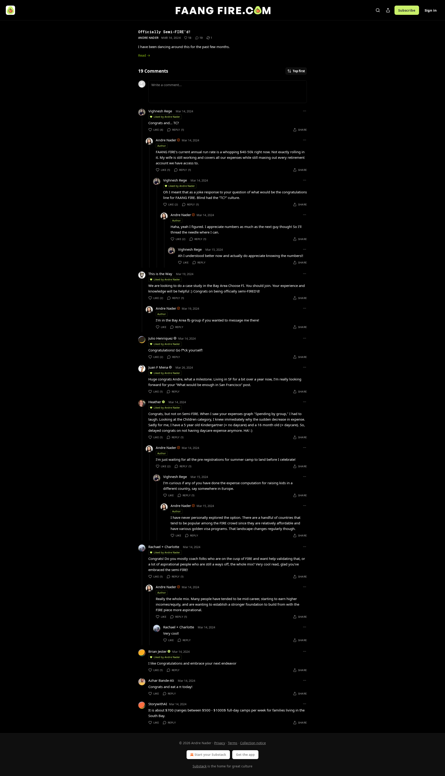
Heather (154, 401)
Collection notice (253, 743)
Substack (200, 766)
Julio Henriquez (160, 338)
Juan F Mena (158, 367)
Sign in (431, 10)
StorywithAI (157, 703)
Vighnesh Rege (160, 111)
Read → (144, 55)
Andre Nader (148, 37)
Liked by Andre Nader (167, 116)
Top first (299, 71)
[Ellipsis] (304, 111)
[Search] (377, 10)
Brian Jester (157, 651)
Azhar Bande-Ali (161, 680)
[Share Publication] (388, 10)
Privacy (219, 743)
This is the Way (160, 273)
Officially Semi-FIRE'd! (164, 31)
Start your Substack (210, 754)
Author (161, 145)
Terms (232, 743)
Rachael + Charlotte (163, 546)
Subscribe (406, 10)
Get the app (245, 754)
